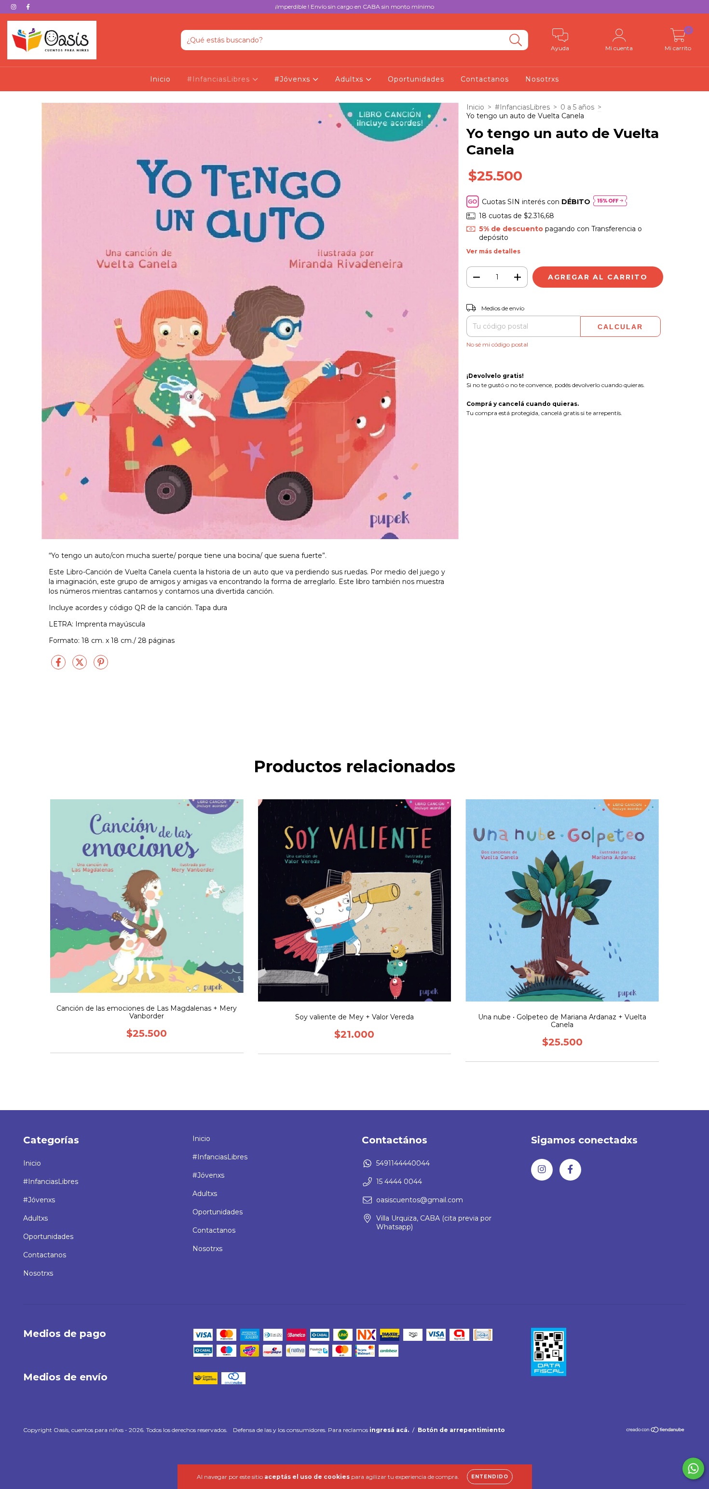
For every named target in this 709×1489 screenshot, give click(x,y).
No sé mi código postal (497, 344)
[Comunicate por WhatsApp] (693, 1468)
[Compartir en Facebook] (59, 666)
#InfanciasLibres (219, 79)
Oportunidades (416, 79)
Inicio (160, 79)
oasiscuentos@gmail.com (419, 1200)
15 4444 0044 (399, 1181)
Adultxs (350, 79)
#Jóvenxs (293, 79)
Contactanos (485, 79)
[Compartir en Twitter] (80, 666)
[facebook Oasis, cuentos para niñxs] (28, 6)
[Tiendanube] (656, 1430)
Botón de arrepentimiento (461, 1429)
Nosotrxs (542, 79)
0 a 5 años (577, 107)
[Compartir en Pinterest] (101, 666)
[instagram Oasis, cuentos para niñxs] (14, 6)
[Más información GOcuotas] (610, 201)
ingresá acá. (389, 1429)
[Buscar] (515, 40)
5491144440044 (403, 1163)
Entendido (489, 1477)
